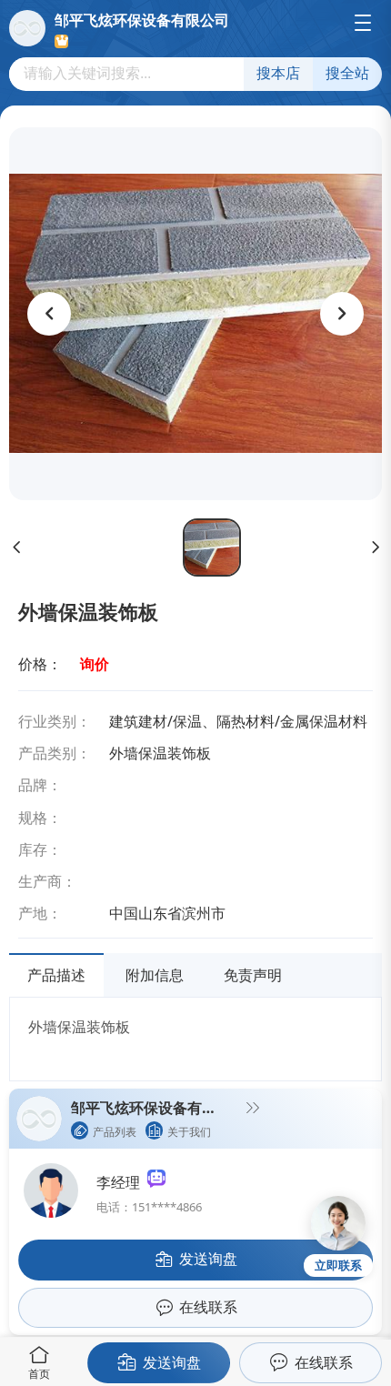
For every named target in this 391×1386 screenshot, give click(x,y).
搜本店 (278, 73)
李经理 (121, 1182)
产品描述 (56, 975)
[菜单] (362, 23)
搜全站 (347, 73)
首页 (39, 1373)
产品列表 (114, 1132)
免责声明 (253, 975)
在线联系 (324, 1362)
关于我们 (189, 1132)
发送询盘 (172, 1362)
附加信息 (154, 975)
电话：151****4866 (149, 1207)
